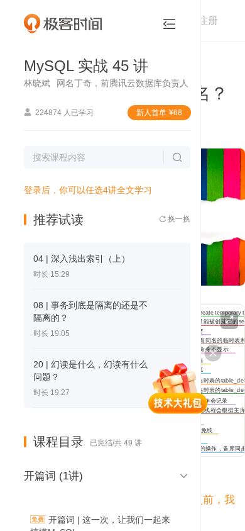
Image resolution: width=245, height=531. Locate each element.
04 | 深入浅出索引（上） (81, 259)
